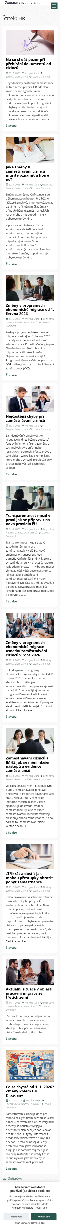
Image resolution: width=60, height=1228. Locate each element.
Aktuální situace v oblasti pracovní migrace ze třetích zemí (29, 993)
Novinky (47, 184)
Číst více (11, 126)
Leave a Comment (41, 76)
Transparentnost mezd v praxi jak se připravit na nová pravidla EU (28, 519)
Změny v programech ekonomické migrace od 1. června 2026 (30, 309)
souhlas (30, 1200)
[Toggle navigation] (54, 6)
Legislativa (48, 318)
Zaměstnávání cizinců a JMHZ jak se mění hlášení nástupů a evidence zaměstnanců (29, 764)
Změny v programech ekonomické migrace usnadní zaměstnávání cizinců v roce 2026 (26, 649)
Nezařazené (24, 1103)
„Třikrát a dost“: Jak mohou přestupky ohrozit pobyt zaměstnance (29, 877)
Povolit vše (44, 1216)
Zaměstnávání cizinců (17, 76)
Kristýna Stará (32, 73)
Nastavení (16, 1216)
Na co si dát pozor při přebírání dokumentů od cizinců (28, 63)
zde (42, 1223)
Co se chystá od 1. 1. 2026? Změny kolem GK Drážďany (30, 1091)
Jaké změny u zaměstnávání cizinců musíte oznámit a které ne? (27, 173)
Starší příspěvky (12, 1178)
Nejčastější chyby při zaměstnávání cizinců (25, 418)
